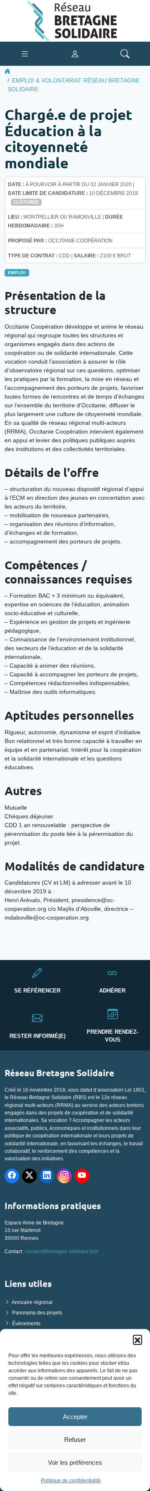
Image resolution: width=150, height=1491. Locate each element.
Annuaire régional (32, 1302)
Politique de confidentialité (71, 1481)
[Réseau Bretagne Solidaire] (75, 20)
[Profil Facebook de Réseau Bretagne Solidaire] (12, 1176)
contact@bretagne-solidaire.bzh (62, 1251)
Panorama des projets (37, 1313)
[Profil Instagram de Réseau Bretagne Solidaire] (64, 1176)
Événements (26, 1323)
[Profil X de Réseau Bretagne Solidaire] (29, 1176)
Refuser (75, 1439)
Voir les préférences (75, 1462)
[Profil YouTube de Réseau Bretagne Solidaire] (82, 1176)
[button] (137, 1339)
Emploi (16, 272)
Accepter (75, 1416)
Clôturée (26, 201)
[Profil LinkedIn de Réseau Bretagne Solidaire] (47, 1176)
